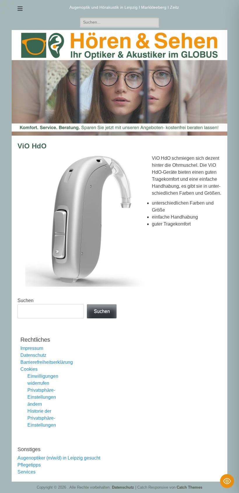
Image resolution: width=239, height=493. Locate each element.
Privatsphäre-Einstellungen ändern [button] (41, 397)
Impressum (31, 348)
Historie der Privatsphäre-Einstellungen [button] (41, 418)
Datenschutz (33, 355)
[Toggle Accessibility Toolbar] (227, 481)
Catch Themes (189, 487)
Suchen (25, 300)
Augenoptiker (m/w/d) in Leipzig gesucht (58, 457)
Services (26, 471)
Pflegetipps (29, 464)
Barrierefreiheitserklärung (46, 362)
